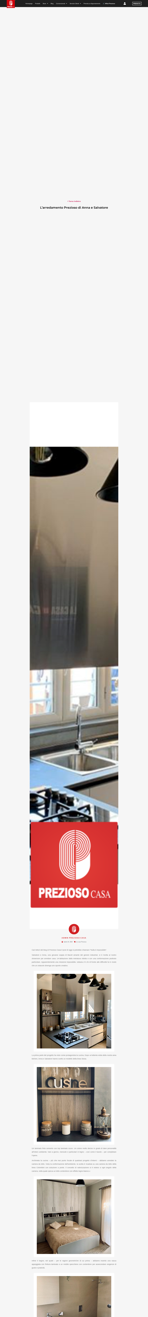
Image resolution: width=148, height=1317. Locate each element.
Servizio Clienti (74, 3)
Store (44, 3)
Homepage (29, 3)
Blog (52, 3)
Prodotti (37, 3)
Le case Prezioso (81, 942)
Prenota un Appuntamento (92, 3)
